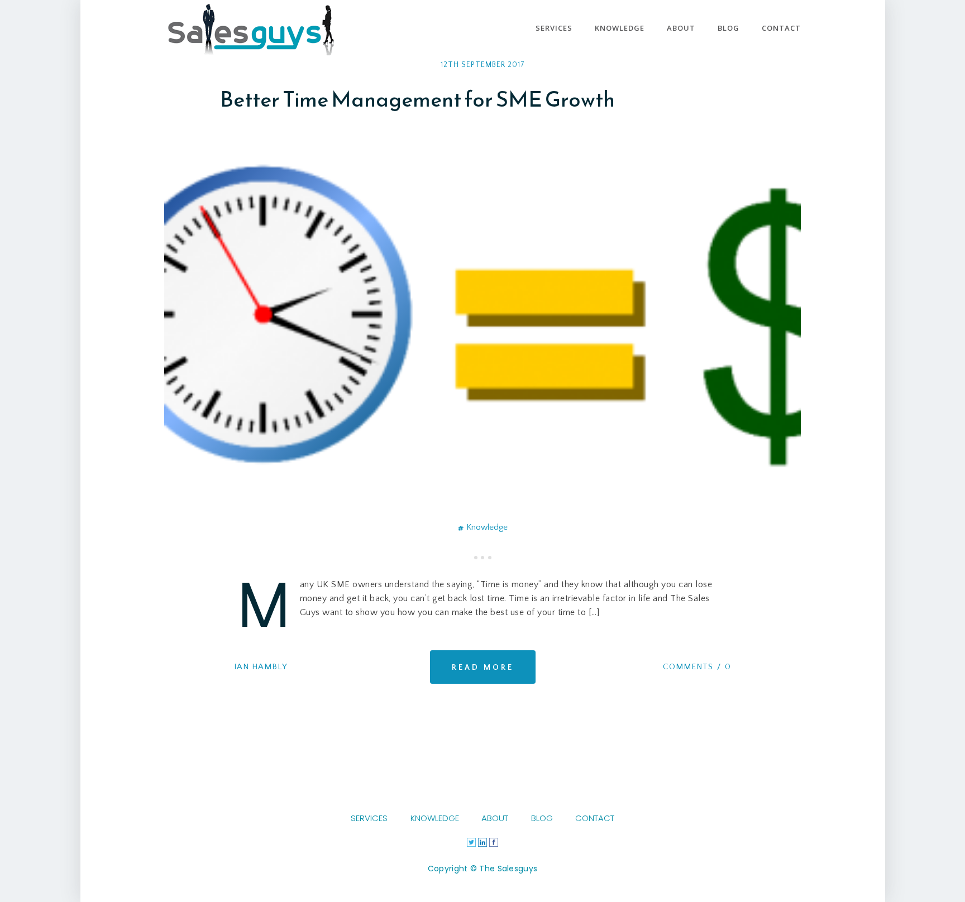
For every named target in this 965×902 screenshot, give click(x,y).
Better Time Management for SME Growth (417, 99)
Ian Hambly (261, 666)
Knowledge (487, 527)
